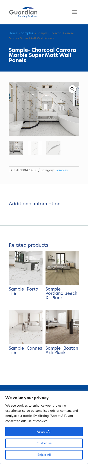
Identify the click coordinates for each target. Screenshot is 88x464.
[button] (72, 89)
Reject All (44, 455)
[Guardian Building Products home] (23, 12)
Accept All (44, 432)
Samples (27, 33)
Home (13, 33)
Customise (44, 443)
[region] (44, 427)
